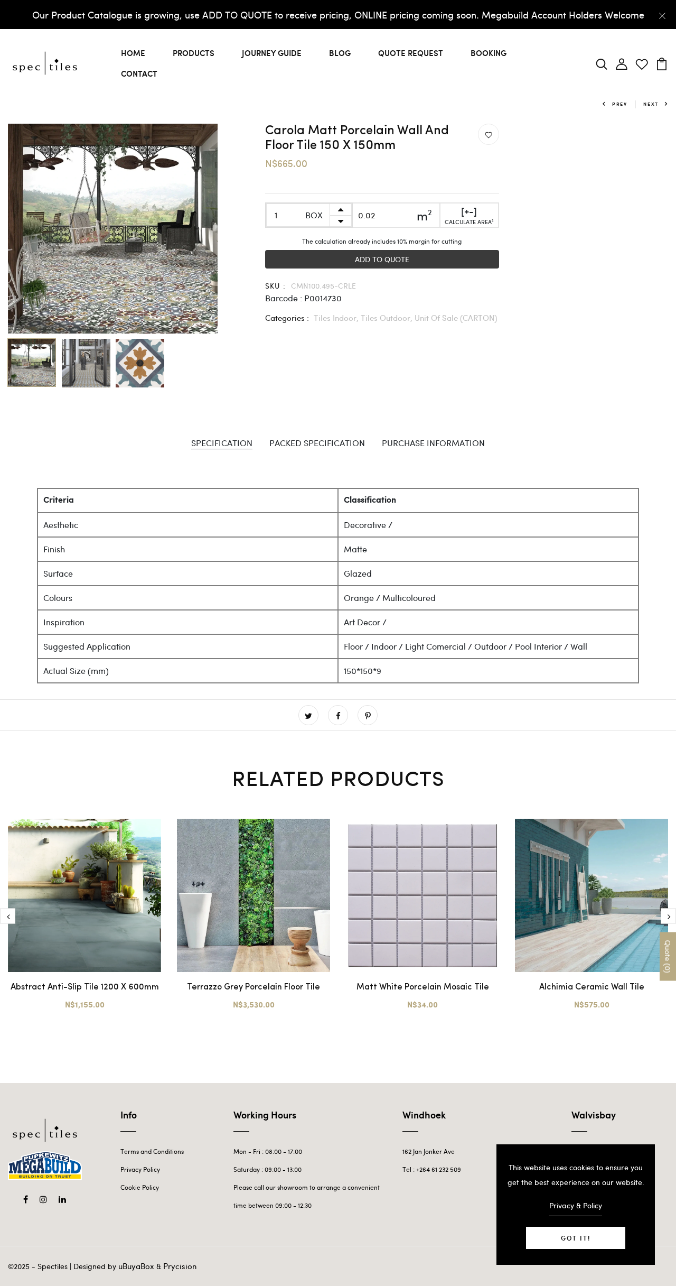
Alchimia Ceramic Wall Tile (591, 987)
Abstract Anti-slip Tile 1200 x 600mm (85, 987)
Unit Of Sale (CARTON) (456, 317)
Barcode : (283, 297)
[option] (113, 229)
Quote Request (410, 53)
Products (193, 53)
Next (651, 103)
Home (133, 53)
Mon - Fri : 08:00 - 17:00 (267, 1151)
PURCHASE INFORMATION (433, 442)
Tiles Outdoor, (388, 317)
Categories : (287, 317)
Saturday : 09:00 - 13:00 (267, 1169)
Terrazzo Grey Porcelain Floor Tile (253, 987)
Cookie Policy (139, 1187)
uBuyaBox (136, 1266)
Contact (139, 73)
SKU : (275, 286)
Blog (340, 53)
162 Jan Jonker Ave (428, 1151)
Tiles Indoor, (337, 317)
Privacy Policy (140, 1169)
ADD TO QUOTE (382, 259)
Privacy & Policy (575, 1205)
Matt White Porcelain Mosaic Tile (422, 987)
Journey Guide (272, 53)
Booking (488, 53)
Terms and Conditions (152, 1151)
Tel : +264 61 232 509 (431, 1169)
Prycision (179, 1266)
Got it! (575, 1238)
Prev (619, 103)
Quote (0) (668, 956)
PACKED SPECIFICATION (317, 442)
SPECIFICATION (221, 442)
